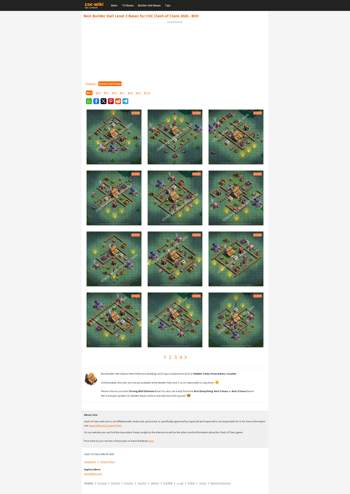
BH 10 (147, 92)
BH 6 (114, 92)
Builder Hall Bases (149, 5)
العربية (180, 483)
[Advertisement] (175, 49)
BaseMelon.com (93, 473)
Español (142, 483)
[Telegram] (125, 101)
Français (128, 483)
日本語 (191, 483)
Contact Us (90, 461)
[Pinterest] (111, 101)
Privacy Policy (107, 461)
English (88, 483)
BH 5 (106, 92)
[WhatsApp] (89, 101)
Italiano (155, 483)
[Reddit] (118, 101)
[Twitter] (103, 101)
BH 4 (98, 92)
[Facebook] (96, 101)
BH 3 (89, 92)
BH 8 (130, 92)
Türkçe (202, 483)
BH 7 (122, 92)
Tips (167, 5)
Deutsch (115, 483)
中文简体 (168, 483)
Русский (102, 483)
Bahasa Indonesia (221, 483)
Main (114, 5)
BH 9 (138, 92)
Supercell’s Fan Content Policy (105, 425)
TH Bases (128, 5)
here (151, 440)
